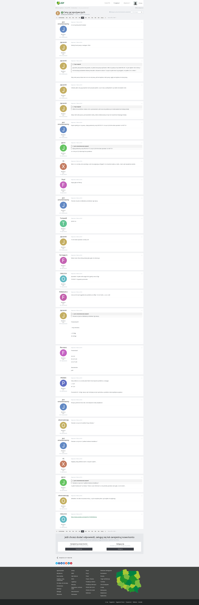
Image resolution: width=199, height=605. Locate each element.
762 (92, 17)
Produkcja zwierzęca (91, 584)
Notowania (74, 594)
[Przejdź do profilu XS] (63, 166)
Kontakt (140, 602)
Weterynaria (103, 590)
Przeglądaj (116, 3)
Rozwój (102, 576)
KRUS (72, 579)
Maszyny (73, 584)
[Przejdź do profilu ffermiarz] (63, 352)
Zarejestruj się (79, 549)
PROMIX (63, 378)
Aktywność (126, 3)
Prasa (87, 576)
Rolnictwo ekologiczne (106, 570)
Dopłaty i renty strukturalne (60, 579)
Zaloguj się (120, 549)
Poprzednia (61, 17)
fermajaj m (63, 255)
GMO (72, 573)
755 (70, 17)
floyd (63, 179)
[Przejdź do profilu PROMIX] (63, 383)
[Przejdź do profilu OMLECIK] (63, 278)
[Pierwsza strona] (57, 18)
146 (141, 12)
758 (79, 17)
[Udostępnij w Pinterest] (71, 563)
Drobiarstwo (86, 14)
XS (63, 161)
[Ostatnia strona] (105, 18)
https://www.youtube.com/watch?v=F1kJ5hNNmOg (84, 517)
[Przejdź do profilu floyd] (63, 184)
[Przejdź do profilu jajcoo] (63, 148)
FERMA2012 (63, 292)
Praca (87, 573)
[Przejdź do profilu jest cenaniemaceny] (63, 29)
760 (85, 17)
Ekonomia (59, 594)
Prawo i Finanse (90, 579)
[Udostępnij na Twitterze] (57, 563)
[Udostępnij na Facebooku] (59, 563)
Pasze (87, 570)
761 (89, 17)
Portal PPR (107, 3)
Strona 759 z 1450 (112, 17)
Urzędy (102, 587)
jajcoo (63, 143)
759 (82, 17)
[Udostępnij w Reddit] (66, 563)
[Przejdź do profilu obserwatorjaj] (63, 425)
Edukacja (59, 588)
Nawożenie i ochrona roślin (76, 588)
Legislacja (73, 581)
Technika (102, 581)
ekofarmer (70, 14)
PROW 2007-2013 (90, 587)
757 (76, 17)
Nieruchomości (75, 591)
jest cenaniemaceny (63, 23)
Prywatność (129, 602)
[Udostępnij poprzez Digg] (61, 563)
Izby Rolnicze (74, 576)
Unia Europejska (104, 584)
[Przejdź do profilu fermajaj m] (63, 260)
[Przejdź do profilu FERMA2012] (63, 297)
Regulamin (112, 602)
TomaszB (63, 218)
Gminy (72, 570)
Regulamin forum (120, 602)
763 (95, 17)
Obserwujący (135, 12)
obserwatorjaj (63, 420)
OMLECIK (63, 273)
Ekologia (59, 591)
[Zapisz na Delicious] (64, 563)
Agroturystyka (60, 570)
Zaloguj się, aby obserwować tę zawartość (120, 12)
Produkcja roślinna (90, 581)
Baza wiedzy (60, 576)
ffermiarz (63, 347)
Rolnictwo (88, 593)
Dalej (102, 17)
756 (73, 17)
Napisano (76, 22)
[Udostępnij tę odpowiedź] (141, 22)
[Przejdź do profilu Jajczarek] (63, 47)
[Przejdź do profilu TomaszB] (63, 223)
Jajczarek (63, 42)
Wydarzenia (103, 595)
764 (98, 17)
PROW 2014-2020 (90, 590)
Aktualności (59, 573)
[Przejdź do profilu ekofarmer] (58, 13)
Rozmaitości (103, 573)
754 (66, 17)
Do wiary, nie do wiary (62, 583)
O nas (106, 602)
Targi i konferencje (105, 579)
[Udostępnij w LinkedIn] (69, 563)
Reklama (135, 602)
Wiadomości (103, 593)
